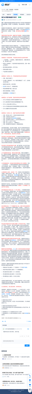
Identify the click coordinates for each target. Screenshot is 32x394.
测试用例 (14, 118)
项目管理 (16, 9)
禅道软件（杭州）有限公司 (18, 390)
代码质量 (26, 313)
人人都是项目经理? (6, 355)
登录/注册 (24, 4)
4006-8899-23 (12, 1)
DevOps (14, 249)
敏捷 (25, 31)
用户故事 (25, 267)
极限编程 (22, 14)
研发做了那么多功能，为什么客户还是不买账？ (13, 372)
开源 (10, 295)
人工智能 (10, 93)
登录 (27, 345)
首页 (7, 9)
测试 (4, 86)
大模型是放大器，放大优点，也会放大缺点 (12, 381)
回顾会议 (14, 240)
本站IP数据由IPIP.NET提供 (16, 391)
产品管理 (8, 294)
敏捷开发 (9, 14)
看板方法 (25, 231)
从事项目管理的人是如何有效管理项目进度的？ (13, 364)
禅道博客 (11, 9)
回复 (28, 329)
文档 (4, 176)
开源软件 (17, 201)
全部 (3, 14)
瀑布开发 (23, 192)
